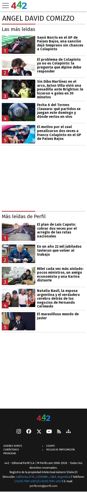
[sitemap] (68, 432)
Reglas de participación (60, 449)
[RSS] (59, 432)
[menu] (5, 5)
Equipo (50, 445)
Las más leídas (18, 29)
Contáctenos (11, 449)
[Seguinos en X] (39, 431)
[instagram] (19, 431)
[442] (43, 418)
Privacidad (9, 453)
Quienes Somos (12, 445)
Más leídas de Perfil (24, 216)
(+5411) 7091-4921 (25, 481)
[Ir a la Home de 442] (19, 8)
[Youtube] (49, 432)
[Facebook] (28, 432)
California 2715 (25, 476)
